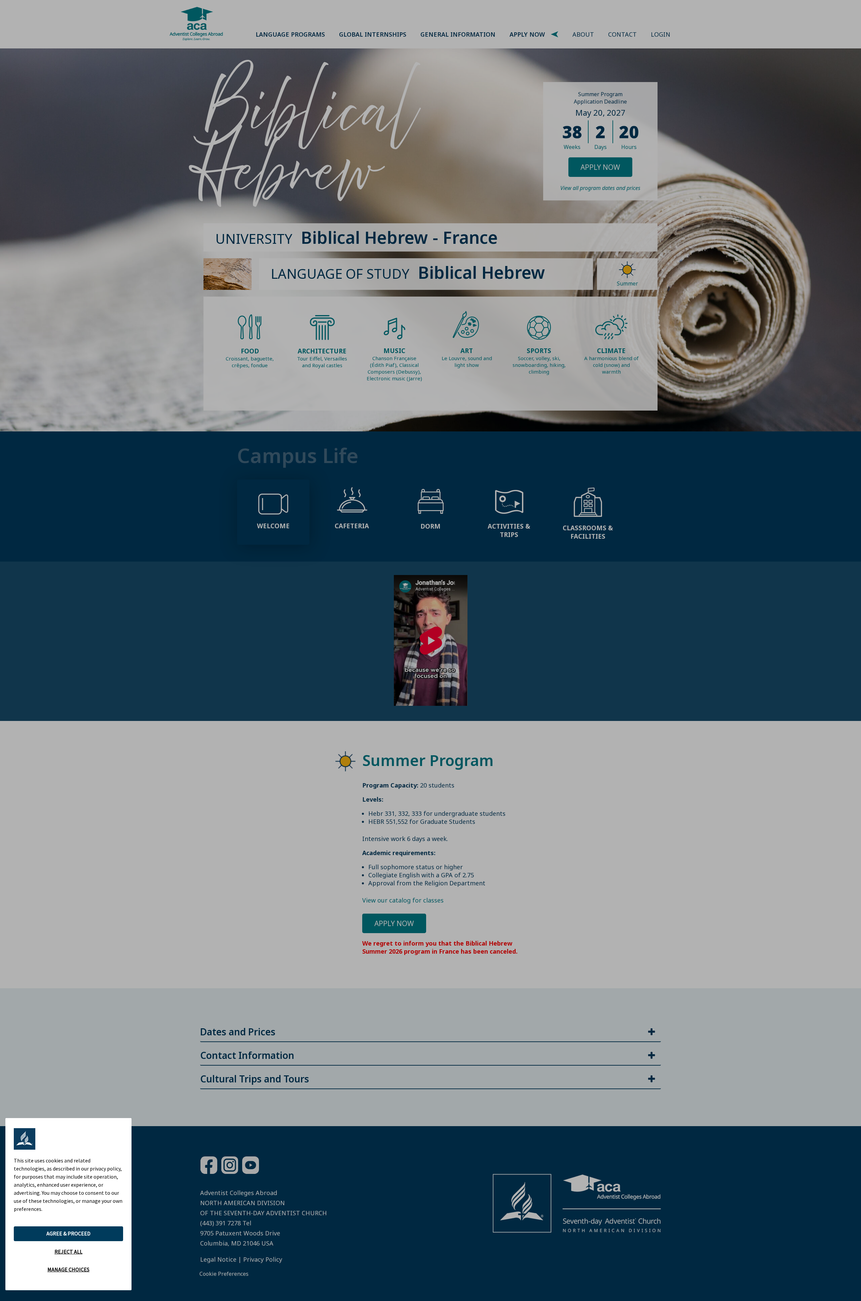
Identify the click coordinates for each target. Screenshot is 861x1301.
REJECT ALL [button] (68, 1251)
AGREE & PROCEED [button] (68, 1233)
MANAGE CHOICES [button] (68, 1269)
